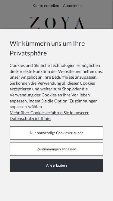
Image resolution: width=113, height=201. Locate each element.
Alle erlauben (56, 165)
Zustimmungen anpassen (56, 149)
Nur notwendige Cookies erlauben (56, 132)
